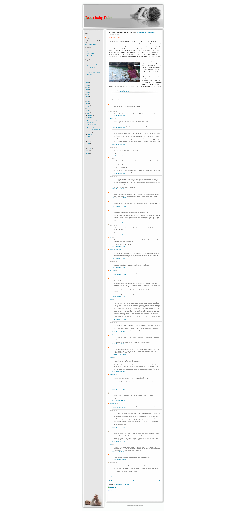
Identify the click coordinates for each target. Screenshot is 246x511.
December (90, 115)
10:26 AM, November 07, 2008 (119, 197)
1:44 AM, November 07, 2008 (118, 115)
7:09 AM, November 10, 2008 (118, 389)
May (89, 141)
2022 (87, 89)
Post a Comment (112, 476)
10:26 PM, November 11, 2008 (119, 459)
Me (110, 104)
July (89, 138)
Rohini (111, 192)
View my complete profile (90, 44)
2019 (87, 94)
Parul (111, 346)
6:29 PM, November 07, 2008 (118, 246)
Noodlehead (112, 209)
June (89, 139)
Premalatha (112, 270)
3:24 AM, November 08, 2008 (118, 331)
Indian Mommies (91, 53)
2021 (87, 90)
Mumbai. (89, 119)
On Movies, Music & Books (93, 72)
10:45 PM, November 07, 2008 (119, 296)
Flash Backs (90, 69)
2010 (87, 110)
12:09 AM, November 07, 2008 (119, 108)
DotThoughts (113, 403)
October (90, 132)
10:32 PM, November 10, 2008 (119, 407)
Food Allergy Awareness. (93, 127)
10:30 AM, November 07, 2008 (119, 206)
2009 (87, 112)
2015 (87, 101)
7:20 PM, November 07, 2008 (118, 258)
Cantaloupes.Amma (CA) (115, 249)
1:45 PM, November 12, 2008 (118, 472)
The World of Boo (91, 67)
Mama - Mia (112, 374)
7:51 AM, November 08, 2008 (118, 343)
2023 (87, 87)
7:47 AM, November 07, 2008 (118, 173)
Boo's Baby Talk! (98, 17)
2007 (87, 150)
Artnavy (111, 118)
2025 (87, 84)
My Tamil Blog (90, 55)
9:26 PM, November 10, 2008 (118, 400)
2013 (87, 105)
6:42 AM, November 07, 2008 (118, 127)
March (89, 145)
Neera (111, 299)
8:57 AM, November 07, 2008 (118, 188)
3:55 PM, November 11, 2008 (118, 451)
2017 (87, 97)
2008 (87, 113)
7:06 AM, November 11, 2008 (118, 427)
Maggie (111, 357)
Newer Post (158, 481)
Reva (111, 237)
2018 (87, 96)
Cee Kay (112, 334)
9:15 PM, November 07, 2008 (118, 267)
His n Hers (89, 70)
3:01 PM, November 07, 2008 (118, 222)
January (90, 148)
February (90, 146)
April (89, 143)
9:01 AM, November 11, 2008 (118, 441)
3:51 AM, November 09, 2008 (118, 371)
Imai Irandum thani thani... (93, 120)
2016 (87, 99)
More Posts (89, 74)
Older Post (111, 481)
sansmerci (112, 200)
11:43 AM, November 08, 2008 (119, 354)
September (90, 134)
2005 (87, 153)
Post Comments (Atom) (122, 484)
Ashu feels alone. (91, 126)
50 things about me (91, 51)
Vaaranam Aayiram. (91, 122)
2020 (87, 92)
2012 (87, 106)
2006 (87, 152)
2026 (87, 82)
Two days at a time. (91, 124)
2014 (87, 103)
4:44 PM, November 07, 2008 (118, 234)
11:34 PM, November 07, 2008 (119, 319)
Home (134, 481)
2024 (87, 85)
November (90, 117)
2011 (87, 108)
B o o (111, 158)
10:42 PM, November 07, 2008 (119, 274)
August (89, 136)
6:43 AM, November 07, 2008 (118, 144)
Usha (111, 444)
